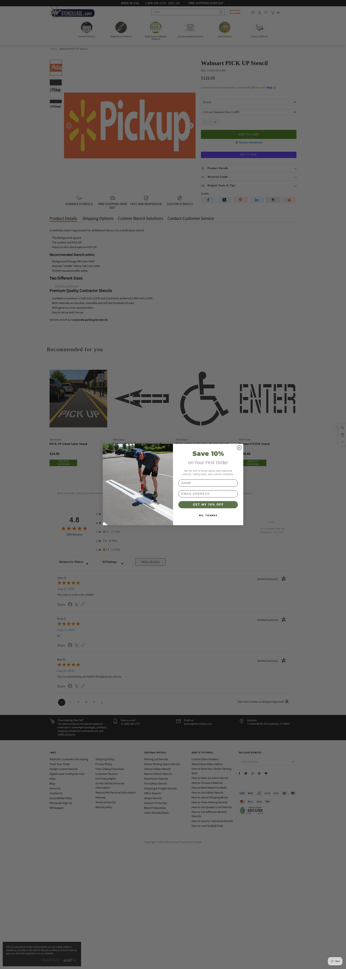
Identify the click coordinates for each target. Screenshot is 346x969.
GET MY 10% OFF (208, 504)
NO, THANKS (208, 515)
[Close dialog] (239, 448)
